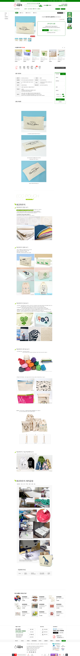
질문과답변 (45, 640)
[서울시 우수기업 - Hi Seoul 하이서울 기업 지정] (53, 645)
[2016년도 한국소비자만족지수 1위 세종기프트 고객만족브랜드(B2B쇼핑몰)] (56, 643)
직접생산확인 (6, 16)
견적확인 (60, 101)
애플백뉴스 (51, 640)
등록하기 (60, 99)
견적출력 (51, 30)
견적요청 (45, 30)
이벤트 (39, 8)
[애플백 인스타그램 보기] (33, 652)
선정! (33, 3)
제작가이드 (35, 8)
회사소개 (16, 640)
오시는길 (22, 640)
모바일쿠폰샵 (58, 640)
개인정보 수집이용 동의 (59, 96)
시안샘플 (30, 8)
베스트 (26, 8)
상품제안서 (55, 30)
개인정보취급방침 (34, 640)
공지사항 (40, 640)
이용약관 (28, 640)
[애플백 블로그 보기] (29, 652)
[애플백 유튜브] (35, 652)
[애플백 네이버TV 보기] (31, 652)
